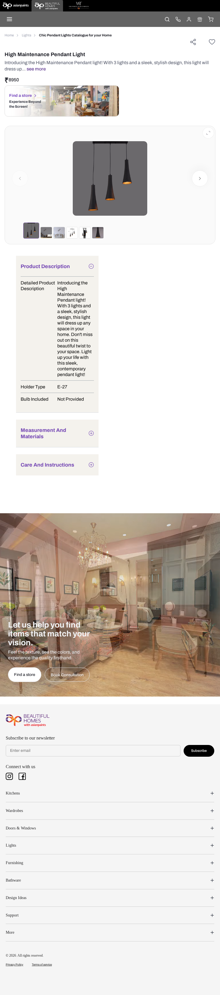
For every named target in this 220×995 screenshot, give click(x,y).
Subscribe (199, 751)
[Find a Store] (199, 19)
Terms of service (42, 964)
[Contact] (177, 19)
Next (200, 178)
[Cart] (210, 19)
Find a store (20, 95)
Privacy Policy (14, 964)
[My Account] (188, 19)
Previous (20, 178)
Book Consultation (67, 675)
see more (36, 68)
